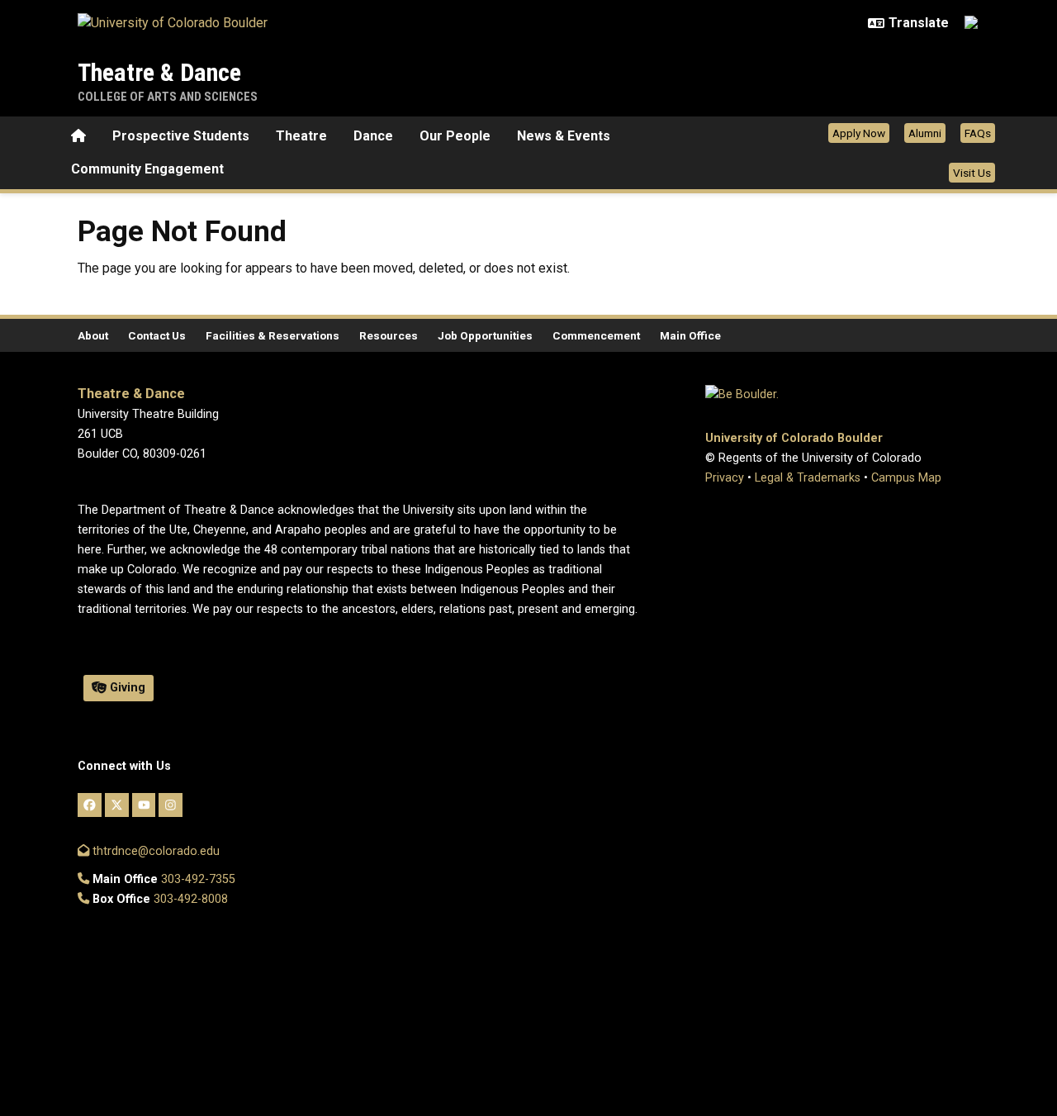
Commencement (596, 335)
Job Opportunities (485, 335)
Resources (388, 335)
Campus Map (906, 478)
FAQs (978, 133)
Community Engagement (147, 169)
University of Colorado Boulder (794, 438)
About (93, 335)
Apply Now (858, 133)
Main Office (690, 335)
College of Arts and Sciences (168, 96)
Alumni (924, 133)
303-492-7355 (198, 879)
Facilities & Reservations (272, 335)
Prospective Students (180, 136)
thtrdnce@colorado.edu (154, 851)
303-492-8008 (191, 899)
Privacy (724, 478)
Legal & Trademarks (807, 478)
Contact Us (157, 335)
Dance (373, 136)
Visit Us (972, 172)
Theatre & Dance (159, 72)
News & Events (563, 136)
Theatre (301, 136)
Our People (455, 136)
